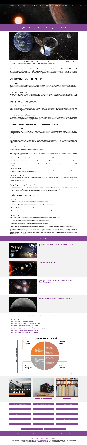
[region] (43, 2)
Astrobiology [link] (38, 5)
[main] (43, 27)
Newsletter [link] (25, 5)
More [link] (81, 5)
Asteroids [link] (31, 5)
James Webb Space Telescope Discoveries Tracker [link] (15, 5)
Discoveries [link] (56, 5)
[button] (85, 5)
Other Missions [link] (74, 5)
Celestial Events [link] (65, 5)
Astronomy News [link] (47, 5)
